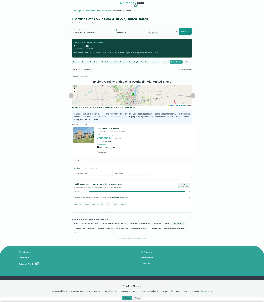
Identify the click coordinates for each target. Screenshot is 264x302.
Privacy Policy (205, 291)
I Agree (127, 298)
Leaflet (171, 105)
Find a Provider (25, 252)
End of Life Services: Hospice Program (113, 62)
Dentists (75, 62)
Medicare (78, 204)
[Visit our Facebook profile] (28, 264)
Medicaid (86, 204)
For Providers (146, 252)
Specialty (153, 30)
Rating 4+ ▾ (76, 69)
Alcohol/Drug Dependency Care (138, 62)
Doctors (165, 62)
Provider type (123, 30)
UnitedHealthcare (98, 204)
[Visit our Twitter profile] (32, 264)
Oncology (91, 228)
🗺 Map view (88, 69)
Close (137, 298)
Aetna (108, 204)
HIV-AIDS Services (79, 228)
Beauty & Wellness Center (90, 62)
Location (79, 29)
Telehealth (123, 204)
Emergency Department (105, 228)
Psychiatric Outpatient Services (174, 228)
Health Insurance (25, 258)
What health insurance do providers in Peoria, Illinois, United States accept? (101, 198)
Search (183, 31)
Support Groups (156, 228)
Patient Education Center (139, 228)
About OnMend (147, 258)
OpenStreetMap (180, 105)
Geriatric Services (122, 228)
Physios (75, 233)
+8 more (187, 62)
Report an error (141, 238)
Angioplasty (155, 62)
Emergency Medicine (81, 173)
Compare (104, 152)
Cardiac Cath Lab (176, 62)
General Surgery (119, 173)
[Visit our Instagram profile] (30, 264)
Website (102, 144)
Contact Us (145, 263)
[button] (71, 95)
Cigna (114, 204)
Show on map (109, 135)
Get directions (100, 135)
